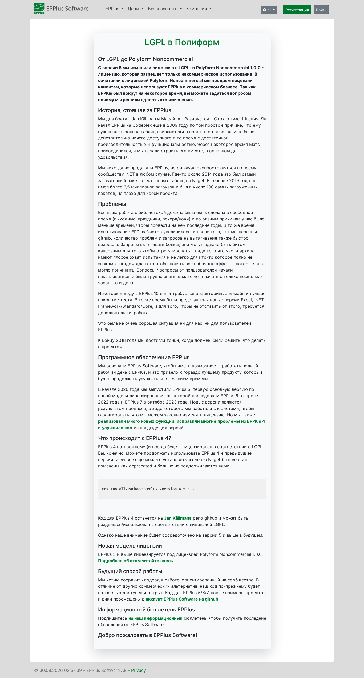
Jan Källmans (178, 518)
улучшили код (117, 427)
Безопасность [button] (163, 8)
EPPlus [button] (113, 8)
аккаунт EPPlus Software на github (182, 599)
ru (269, 9)
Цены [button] (134, 8)
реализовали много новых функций (136, 421)
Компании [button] (197, 8)
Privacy (138, 670)
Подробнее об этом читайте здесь (135, 560)
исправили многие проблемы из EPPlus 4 (221, 421)
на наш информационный (155, 618)
